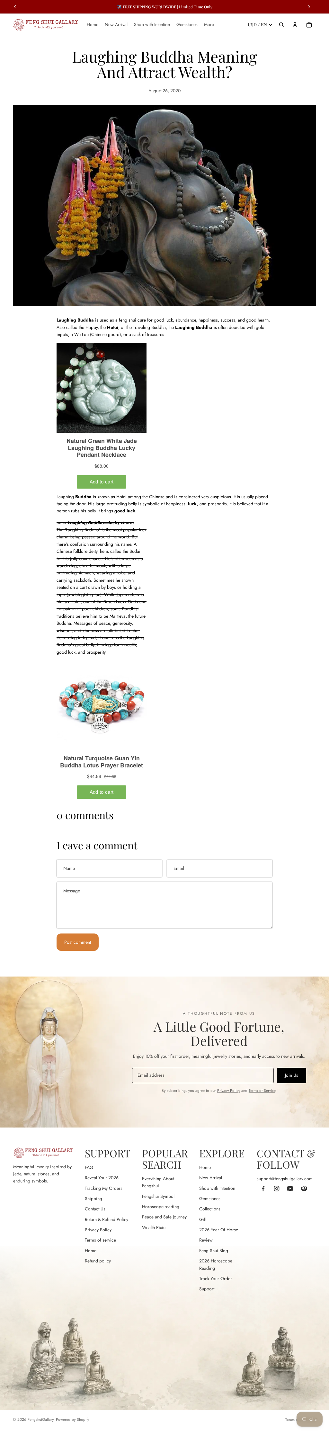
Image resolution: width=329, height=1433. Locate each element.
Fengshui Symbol (158, 1196)
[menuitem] (209, 25)
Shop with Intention (217, 1188)
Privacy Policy (228, 1090)
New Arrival (210, 1177)
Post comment (77, 942)
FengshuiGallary (40, 1419)
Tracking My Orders (103, 1188)
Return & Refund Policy (106, 1219)
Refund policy (98, 1261)
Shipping (93, 1198)
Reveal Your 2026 (102, 1177)
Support (206, 1289)
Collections (209, 1209)
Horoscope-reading (160, 1206)
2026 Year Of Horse (218, 1229)
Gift (202, 1219)
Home (90, 1250)
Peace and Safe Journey (164, 1217)
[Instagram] (276, 1188)
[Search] (281, 25)
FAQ (89, 1167)
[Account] (295, 25)
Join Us (291, 1075)
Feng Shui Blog (213, 1250)
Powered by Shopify (72, 1419)
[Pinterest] (303, 1188)
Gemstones (209, 1198)
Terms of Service (262, 1090)
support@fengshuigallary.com (285, 1178)
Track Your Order (215, 1278)
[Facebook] (263, 1188)
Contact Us (95, 1209)
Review (206, 1240)
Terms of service (100, 1240)
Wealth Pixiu (153, 1227)
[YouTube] (290, 1188)
